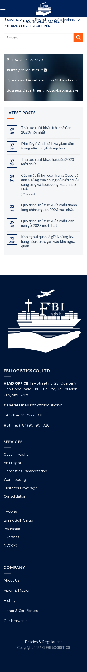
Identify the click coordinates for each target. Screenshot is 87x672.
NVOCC (10, 545)
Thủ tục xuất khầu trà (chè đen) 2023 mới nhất (46, 129)
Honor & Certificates (21, 611)
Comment (28, 194)
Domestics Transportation (25, 471)
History (10, 600)
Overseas (11, 537)
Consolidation (15, 496)
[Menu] (3, 9)
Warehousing (15, 479)
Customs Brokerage (20, 488)
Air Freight (12, 463)
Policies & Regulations (43, 642)
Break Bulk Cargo (18, 520)
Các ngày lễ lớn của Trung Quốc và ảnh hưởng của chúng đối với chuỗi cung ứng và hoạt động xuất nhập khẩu (50, 182)
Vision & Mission (17, 590)
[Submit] (78, 37)
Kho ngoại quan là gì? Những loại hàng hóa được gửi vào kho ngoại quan (48, 241)
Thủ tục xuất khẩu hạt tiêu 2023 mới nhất (47, 161)
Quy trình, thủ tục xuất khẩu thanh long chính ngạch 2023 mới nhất (49, 207)
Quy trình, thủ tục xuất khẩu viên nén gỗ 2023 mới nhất (47, 223)
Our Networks (15, 621)
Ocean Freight (16, 454)
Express (10, 512)
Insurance (12, 529)
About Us (11, 580)
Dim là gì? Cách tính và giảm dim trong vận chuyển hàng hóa (47, 145)
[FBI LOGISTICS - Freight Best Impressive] (43, 8)
